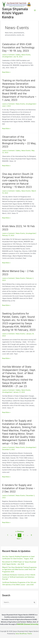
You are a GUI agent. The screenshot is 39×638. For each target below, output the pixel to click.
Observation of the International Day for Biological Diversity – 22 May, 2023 (19, 141)
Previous (19, 531)
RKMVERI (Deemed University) (27, 624)
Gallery (18, 55)
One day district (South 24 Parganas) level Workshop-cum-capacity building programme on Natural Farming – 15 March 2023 (17, 180)
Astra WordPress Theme (24, 633)
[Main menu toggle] (35, 10)
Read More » (6, 72)
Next (19, 539)
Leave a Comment (8, 55)
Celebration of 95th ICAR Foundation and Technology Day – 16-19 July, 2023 (18, 47)
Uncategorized (7, 57)
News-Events (25, 55)
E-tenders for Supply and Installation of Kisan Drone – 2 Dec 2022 (18, 488)
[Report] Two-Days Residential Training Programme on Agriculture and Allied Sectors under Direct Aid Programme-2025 (19, 569)
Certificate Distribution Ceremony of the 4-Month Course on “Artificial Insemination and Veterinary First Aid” (18, 577)
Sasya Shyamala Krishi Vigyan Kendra (15, 13)
